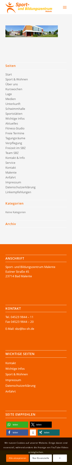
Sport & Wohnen (16, 79)
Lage (8, 94)
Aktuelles (11, 123)
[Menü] (65, 7)
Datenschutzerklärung (20, 187)
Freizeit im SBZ (15, 148)
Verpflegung (13, 143)
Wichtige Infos (15, 118)
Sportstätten (13, 114)
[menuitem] (55, 7)
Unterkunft (12, 104)
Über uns (11, 84)
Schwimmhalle (15, 109)
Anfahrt (10, 177)
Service (10, 163)
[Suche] (57, 7)
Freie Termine (14, 133)
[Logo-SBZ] (29, 7)
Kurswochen (13, 89)
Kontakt (10, 168)
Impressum (13, 182)
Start (8, 74)
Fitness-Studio (14, 128)
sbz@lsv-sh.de (24, 329)
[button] (17, 425)
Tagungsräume (15, 138)
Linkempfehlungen (18, 192)
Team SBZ (12, 153)
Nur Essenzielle (41, 458)
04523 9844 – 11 (22, 317)
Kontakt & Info (15, 158)
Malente (11, 172)
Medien (10, 99)
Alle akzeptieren (17, 458)
